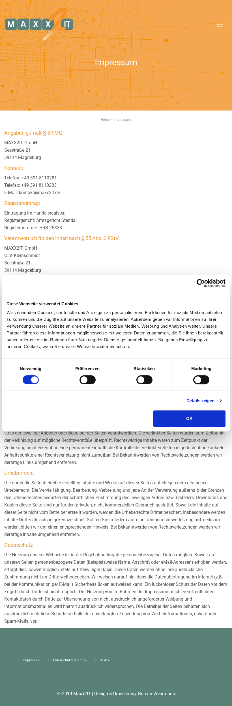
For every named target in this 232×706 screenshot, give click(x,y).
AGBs (104, 660)
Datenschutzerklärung (70, 660)
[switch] (88, 379)
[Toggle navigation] (220, 24)
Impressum (31, 660)
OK (189, 418)
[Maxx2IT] (49, 24)
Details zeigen (200, 400)
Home (105, 120)
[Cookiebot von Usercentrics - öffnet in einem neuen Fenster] (200, 283)
